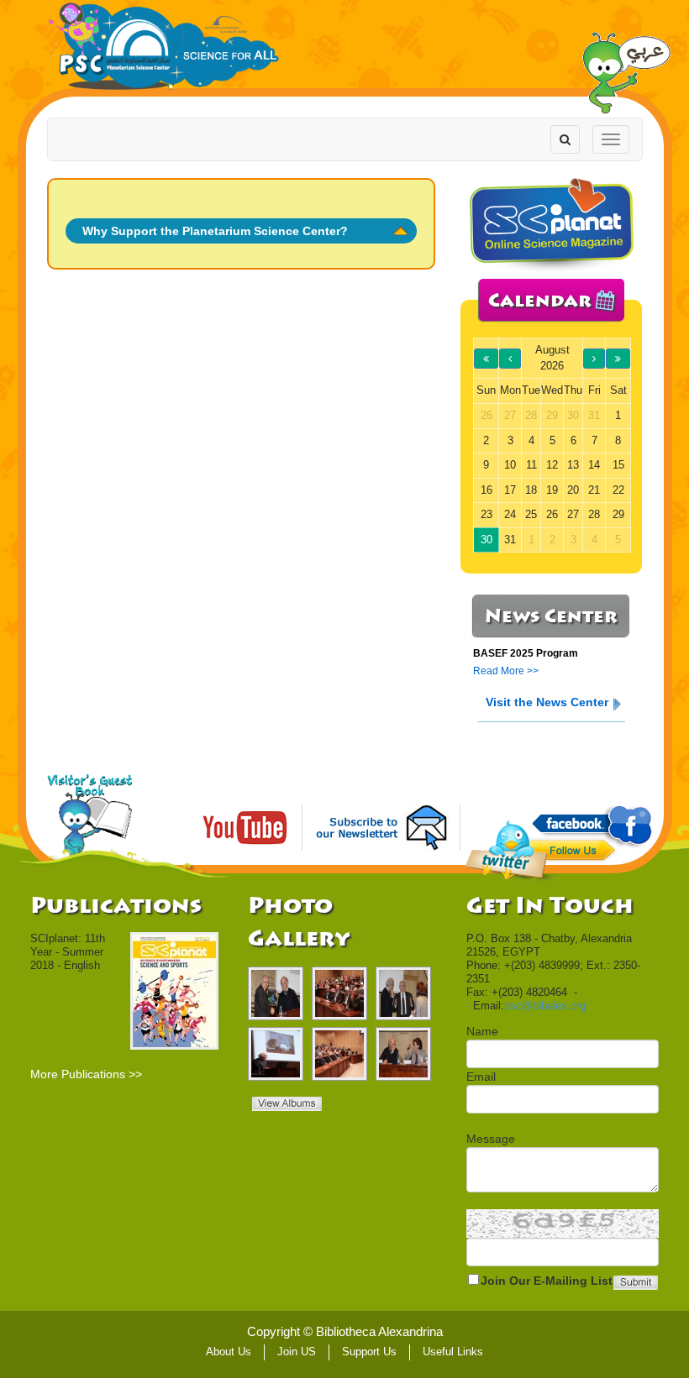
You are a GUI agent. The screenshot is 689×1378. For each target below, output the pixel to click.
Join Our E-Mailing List (547, 1280)
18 (531, 490)
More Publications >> (86, 1074)
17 (510, 490)
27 (573, 514)
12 (552, 464)
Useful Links (453, 1351)
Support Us (369, 1351)
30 (486, 539)
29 (618, 514)
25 (531, 514)
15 (618, 464)
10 (510, 464)
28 (594, 514)
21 (594, 490)
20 (573, 490)
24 (510, 514)
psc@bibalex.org (545, 1005)
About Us (228, 1351)
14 (594, 464)
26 (552, 514)
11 (531, 464)
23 (486, 514)
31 (510, 539)
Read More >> (506, 671)
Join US (296, 1351)
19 (552, 490)
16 (486, 490)
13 (573, 464)
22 (618, 490)
